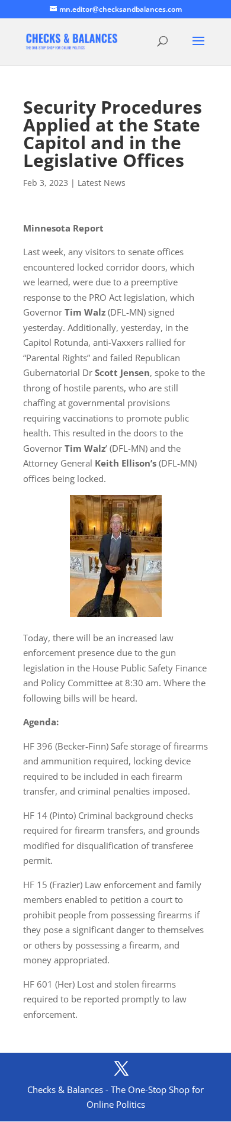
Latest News (102, 182)
